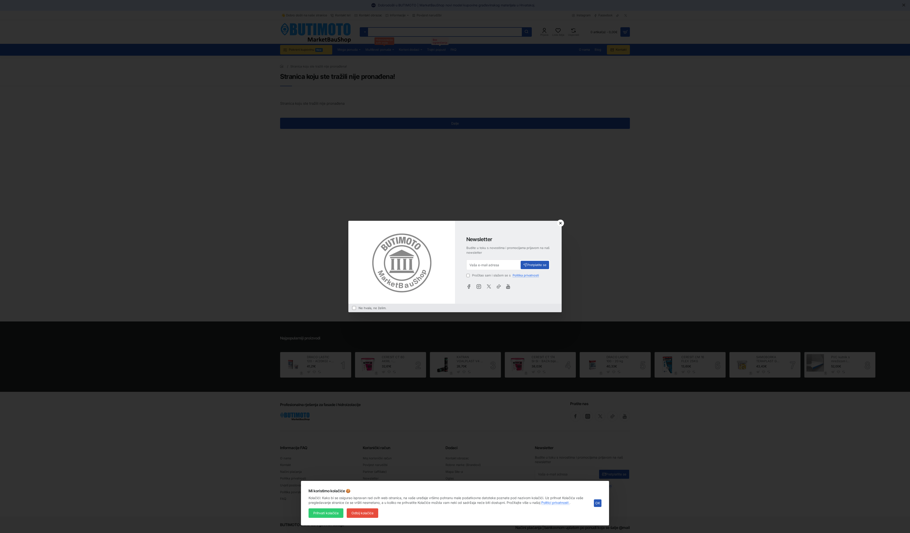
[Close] (560, 223)
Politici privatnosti (555, 503)
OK (597, 503)
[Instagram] (478, 286)
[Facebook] (468, 286)
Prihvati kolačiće (326, 513)
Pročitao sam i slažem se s (505, 275)
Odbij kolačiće (362, 513)
